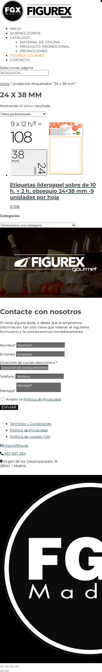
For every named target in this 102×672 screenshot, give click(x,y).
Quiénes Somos (25, 33)
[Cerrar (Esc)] (17, 666)
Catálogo (20, 37)
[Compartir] (12, 666)
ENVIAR (9, 407)
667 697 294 (14, 453)
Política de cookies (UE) (30, 436)
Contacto (20, 60)
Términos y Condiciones (30, 424)
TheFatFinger (90, 473)
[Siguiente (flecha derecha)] (7, 671)
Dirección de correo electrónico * (28, 362)
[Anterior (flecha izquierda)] (2, 671)
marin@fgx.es (15, 445)
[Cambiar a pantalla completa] (7, 666)
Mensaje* (7, 391)
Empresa (7, 354)
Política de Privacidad (42, 399)
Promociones (34, 51)
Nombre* (8, 345)
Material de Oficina (40, 42)
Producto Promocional (45, 46)
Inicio (15, 28)
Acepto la (33, 399)
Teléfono (7, 376)
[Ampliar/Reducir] (2, 666)
